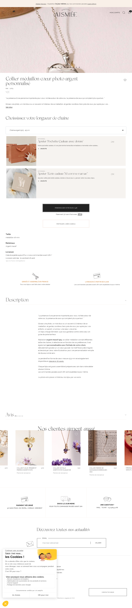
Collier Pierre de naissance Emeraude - (98, 470)
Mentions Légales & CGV (66, 598)
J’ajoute (43, 148)
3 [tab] (58, 67)
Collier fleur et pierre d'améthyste (26, 469)
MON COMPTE (115, 13)
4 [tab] (61, 67)
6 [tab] (67, 67)
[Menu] (3, 13)
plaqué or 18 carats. (56, 361)
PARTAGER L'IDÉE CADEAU (66, 224)
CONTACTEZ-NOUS (108, 592)
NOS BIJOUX (51, 564)
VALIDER (98, 543)
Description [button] (17, 300)
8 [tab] (73, 67)
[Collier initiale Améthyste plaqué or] (66, 447)
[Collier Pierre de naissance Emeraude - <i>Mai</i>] (102, 447)
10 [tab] (79, 67)
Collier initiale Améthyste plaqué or (62, 469)
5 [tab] (64, 67)
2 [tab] (55, 67)
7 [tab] (70, 67)
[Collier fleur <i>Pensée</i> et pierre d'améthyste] (29, 447)
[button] (66, 415)
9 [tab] (76, 67)
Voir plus (9, 107)
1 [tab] (52, 67)
